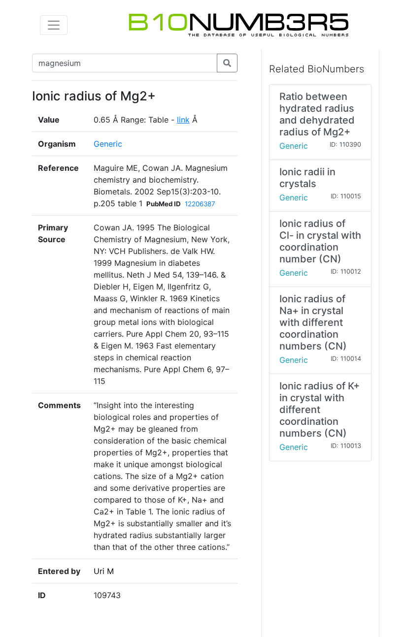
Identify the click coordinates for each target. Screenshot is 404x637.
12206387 (200, 204)
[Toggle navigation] (53, 25)
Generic (108, 144)
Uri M (104, 571)
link (183, 120)
